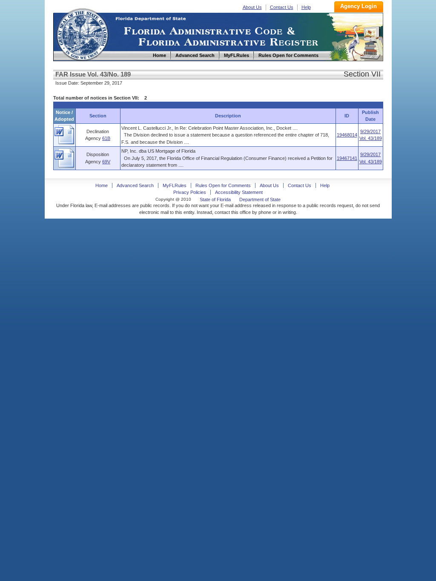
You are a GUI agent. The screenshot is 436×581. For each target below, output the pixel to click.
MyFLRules (174, 185)
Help (306, 7)
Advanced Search (135, 185)
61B (106, 138)
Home (82, 33)
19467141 (347, 158)
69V (106, 161)
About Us (252, 7)
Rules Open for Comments (223, 185)
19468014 (347, 134)
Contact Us (281, 7)
